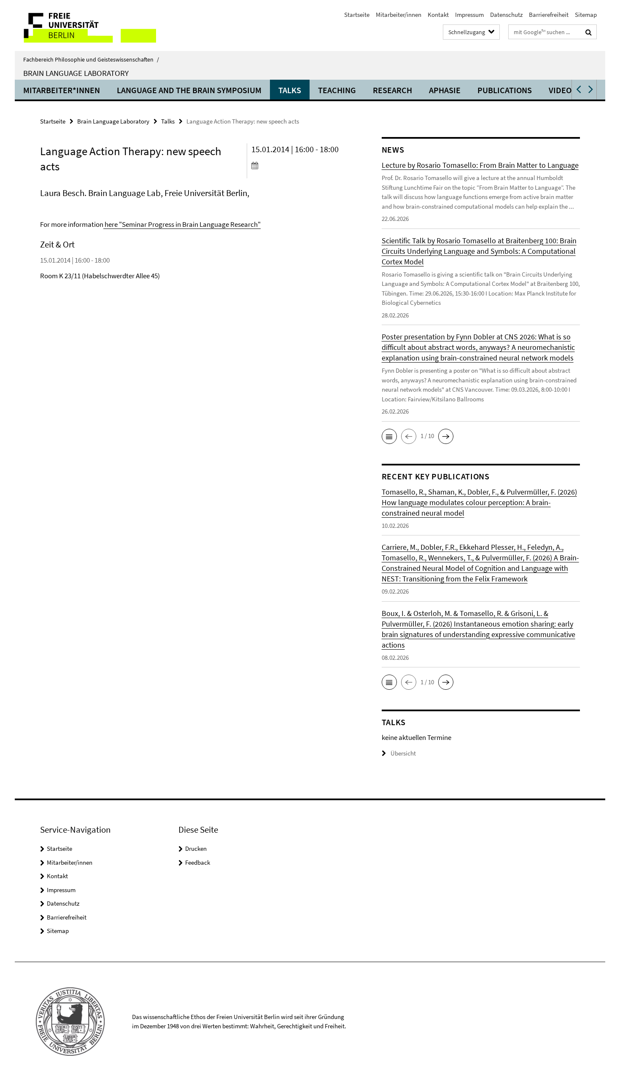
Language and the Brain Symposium (189, 90)
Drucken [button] (196, 848)
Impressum (469, 15)
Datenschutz (506, 15)
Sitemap (586, 15)
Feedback (197, 862)
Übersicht (403, 753)
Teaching (337, 90)
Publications (504, 90)
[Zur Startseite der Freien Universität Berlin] (85, 25)
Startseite (356, 15)
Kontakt (438, 15)
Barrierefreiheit (549, 15)
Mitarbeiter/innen (398, 15)
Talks (289, 90)
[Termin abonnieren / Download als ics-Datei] (300, 165)
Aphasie (445, 90)
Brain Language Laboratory (76, 73)
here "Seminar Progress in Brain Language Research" (182, 224)
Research (392, 90)
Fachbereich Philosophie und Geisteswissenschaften (91, 59)
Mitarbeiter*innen (61, 90)
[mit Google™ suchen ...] (588, 32)
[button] (577, 89)
